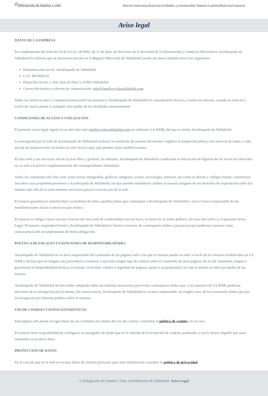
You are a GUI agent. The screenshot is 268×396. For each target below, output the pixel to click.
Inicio (127, 6)
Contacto (238, 6)
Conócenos (140, 6)
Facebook (242, 11)
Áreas (152, 6)
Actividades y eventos (173, 6)
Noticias (226, 6)
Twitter (246, 11)
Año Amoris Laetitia (205, 6)
